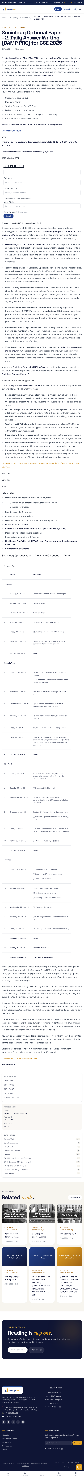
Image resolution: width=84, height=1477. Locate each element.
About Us (5, 1435)
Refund (70, 1462)
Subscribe (77, 1443)
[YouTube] (13, 1422)
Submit (8, 216)
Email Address (9, 202)
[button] (11, 130)
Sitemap (66, 1467)
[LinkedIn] (23, 1422)
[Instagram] (8, 1422)
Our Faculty (6, 1442)
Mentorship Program (53, 1396)
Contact (5, 1449)
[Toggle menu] (80, 9)
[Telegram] (18, 1422)
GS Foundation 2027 (53, 1392)
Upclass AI (25, 1465)
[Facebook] (4, 1422)
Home (4, 17)
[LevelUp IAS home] (10, 9)
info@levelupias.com (13, 1416)
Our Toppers (7, 1446)
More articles (37, 1350)
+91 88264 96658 (11, 1413)
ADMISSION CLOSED (12, 1097)
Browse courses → (17, 1350)
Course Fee (8, 1080)
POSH (77, 1462)
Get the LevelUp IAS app (55, 1449)
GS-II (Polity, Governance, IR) (20, 17)
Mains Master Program (53, 1400)
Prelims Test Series (52, 1403)
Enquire (57, 9)
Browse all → (75, 1197)
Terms (63, 1462)
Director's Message (9, 1439)
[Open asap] (79, 1467)
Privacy (56, 1462)
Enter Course (9, 212)
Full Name (7, 178)
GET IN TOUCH (9, 1085)
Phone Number (10, 188)
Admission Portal (70, 9)
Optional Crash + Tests (53, 1407)
